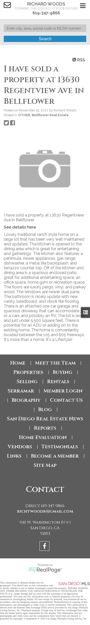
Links (14, 456)
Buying (62, 372)
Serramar (21, 390)
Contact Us (66, 400)
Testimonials (60, 446)
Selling (27, 381)
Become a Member (55, 456)
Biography (26, 400)
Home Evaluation (43, 437)
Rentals (58, 381)
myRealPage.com (45, 570)
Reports (45, 428)
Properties (28, 372)
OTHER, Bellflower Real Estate (43, 115)
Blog (45, 409)
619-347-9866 (46, 13)
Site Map (45, 465)
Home (18, 363)
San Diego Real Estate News (45, 418)
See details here (20, 227)
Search (45, 39)
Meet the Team (55, 363)
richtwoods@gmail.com (45, 511)
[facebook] (45, 547)
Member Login (63, 390)
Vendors (20, 446)
